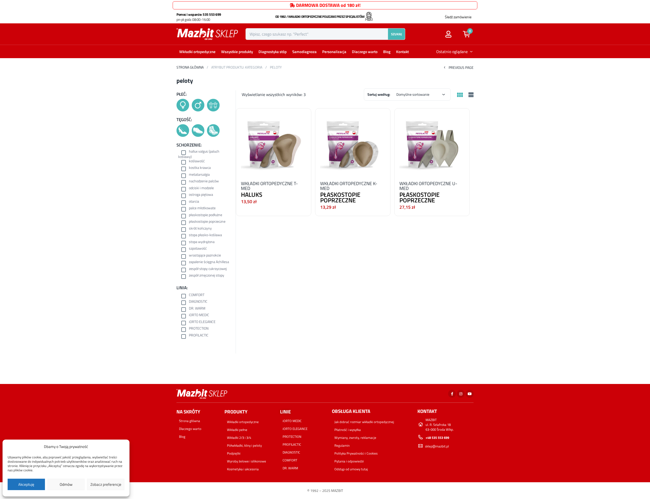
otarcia (194, 202)
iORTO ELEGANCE (202, 322)
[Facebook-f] (452, 394)
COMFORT (196, 295)
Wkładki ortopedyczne (197, 52)
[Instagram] (461, 394)
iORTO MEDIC (199, 315)
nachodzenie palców (204, 181)
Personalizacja (334, 52)
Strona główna (190, 67)
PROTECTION (198, 329)
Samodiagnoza (304, 52)
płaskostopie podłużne (205, 215)
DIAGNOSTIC (198, 302)
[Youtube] (470, 394)
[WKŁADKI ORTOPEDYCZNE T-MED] (273, 143)
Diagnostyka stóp (272, 52)
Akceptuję (26, 484)
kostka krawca (200, 168)
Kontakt (402, 52)
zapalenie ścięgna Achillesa (209, 262)
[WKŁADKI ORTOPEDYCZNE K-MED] (352, 143)
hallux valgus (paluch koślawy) (198, 154)
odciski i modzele (201, 188)
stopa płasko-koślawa (205, 235)
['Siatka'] (460, 95)
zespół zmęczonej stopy (206, 275)
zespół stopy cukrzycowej (208, 269)
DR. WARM (197, 309)
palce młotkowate (202, 208)
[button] (469, 34)
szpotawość (198, 249)
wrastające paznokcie (205, 255)
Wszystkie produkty (237, 52)
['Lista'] (470, 95)
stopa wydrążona (202, 242)
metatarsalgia (199, 175)
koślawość (197, 161)
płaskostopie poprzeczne (207, 222)
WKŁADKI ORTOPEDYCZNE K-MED (348, 186)
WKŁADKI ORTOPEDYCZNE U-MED (428, 186)
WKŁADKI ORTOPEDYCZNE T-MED (269, 186)
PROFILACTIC (198, 335)
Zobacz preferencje (105, 484)
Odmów (66, 484)
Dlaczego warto (365, 52)
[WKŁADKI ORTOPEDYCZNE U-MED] (432, 143)
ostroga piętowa (201, 195)
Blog (387, 52)
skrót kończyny (200, 229)
